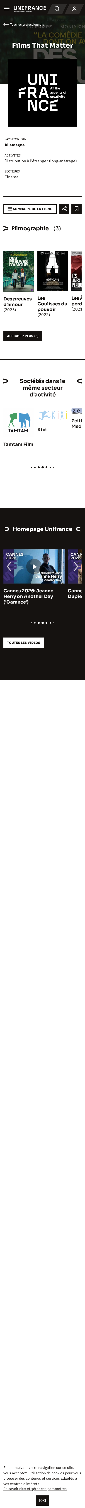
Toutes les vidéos (23, 642)
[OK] (42, 1500)
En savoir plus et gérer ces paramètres (35, 1488)
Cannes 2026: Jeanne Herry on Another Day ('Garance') (28, 596)
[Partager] (64, 209)
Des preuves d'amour (17, 301)
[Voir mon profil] (74, 9)
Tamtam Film (18, 444)
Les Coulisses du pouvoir (52, 303)
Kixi (42, 430)
